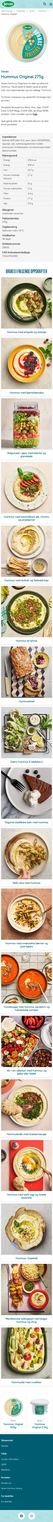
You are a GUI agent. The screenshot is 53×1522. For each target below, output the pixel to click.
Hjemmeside (6, 11)
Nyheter (4, 1446)
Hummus (42, 11)
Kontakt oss (6, 1483)
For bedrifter (6, 1502)
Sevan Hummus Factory (11, 1488)
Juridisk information (10, 1459)
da (36, 114)
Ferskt (31, 11)
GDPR (3, 1464)
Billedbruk (5, 1470)
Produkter (20, 11)
